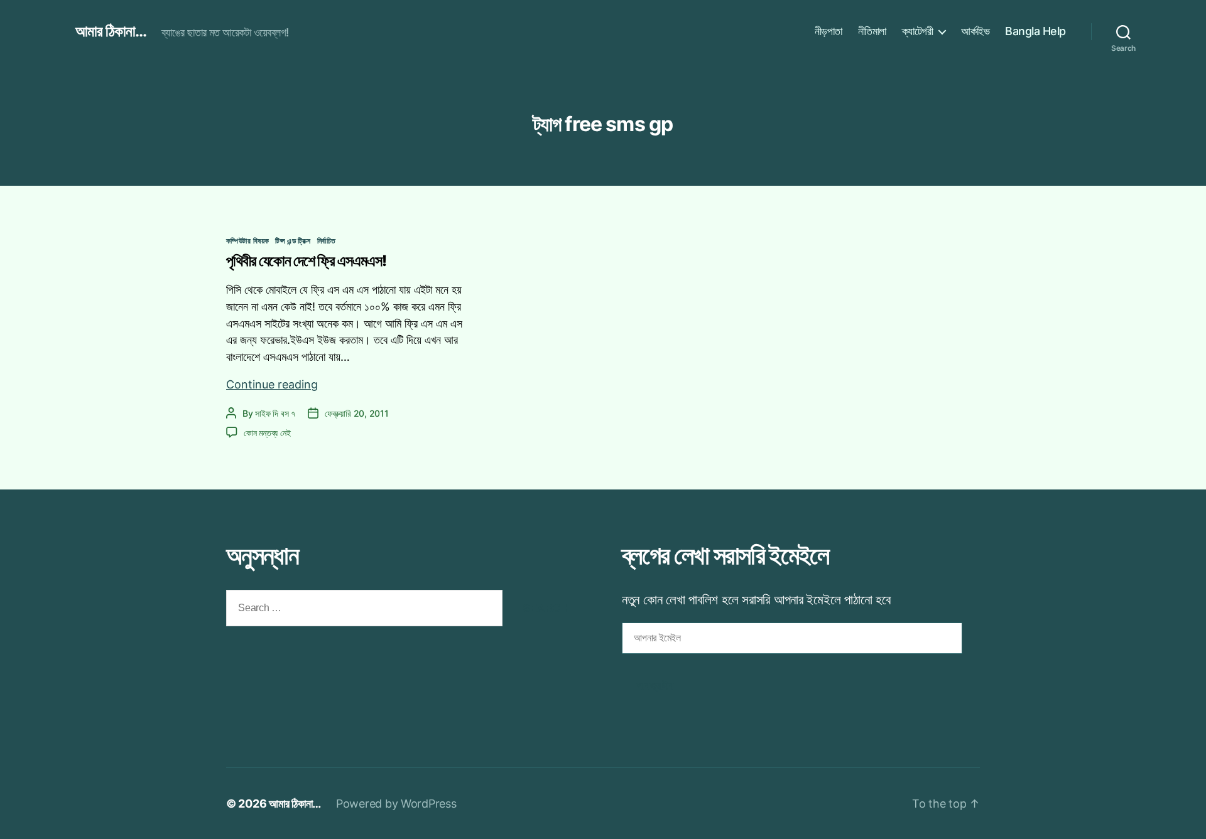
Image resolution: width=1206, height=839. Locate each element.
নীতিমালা (872, 31)
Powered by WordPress (396, 803)
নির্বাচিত (326, 240)
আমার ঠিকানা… (295, 803)
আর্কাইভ (975, 31)
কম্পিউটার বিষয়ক (247, 240)
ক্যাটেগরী (917, 31)
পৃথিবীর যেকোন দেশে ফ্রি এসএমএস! (306, 261)
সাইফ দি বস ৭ (275, 413)
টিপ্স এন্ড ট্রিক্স (292, 240)
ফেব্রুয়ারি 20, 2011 (357, 413)
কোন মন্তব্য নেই (267, 432)
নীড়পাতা (828, 31)
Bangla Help (1035, 31)
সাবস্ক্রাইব (655, 686)
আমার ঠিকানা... (110, 31)
